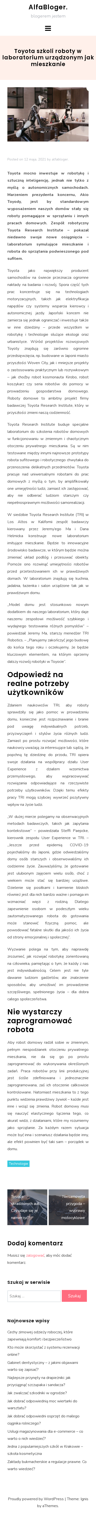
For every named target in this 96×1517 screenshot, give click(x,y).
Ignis (84, 1499)
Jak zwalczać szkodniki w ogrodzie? (37, 1393)
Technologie (18, 1163)
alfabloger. (60, 159)
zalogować (35, 1255)
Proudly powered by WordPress (36, 1499)
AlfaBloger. (48, 7)
